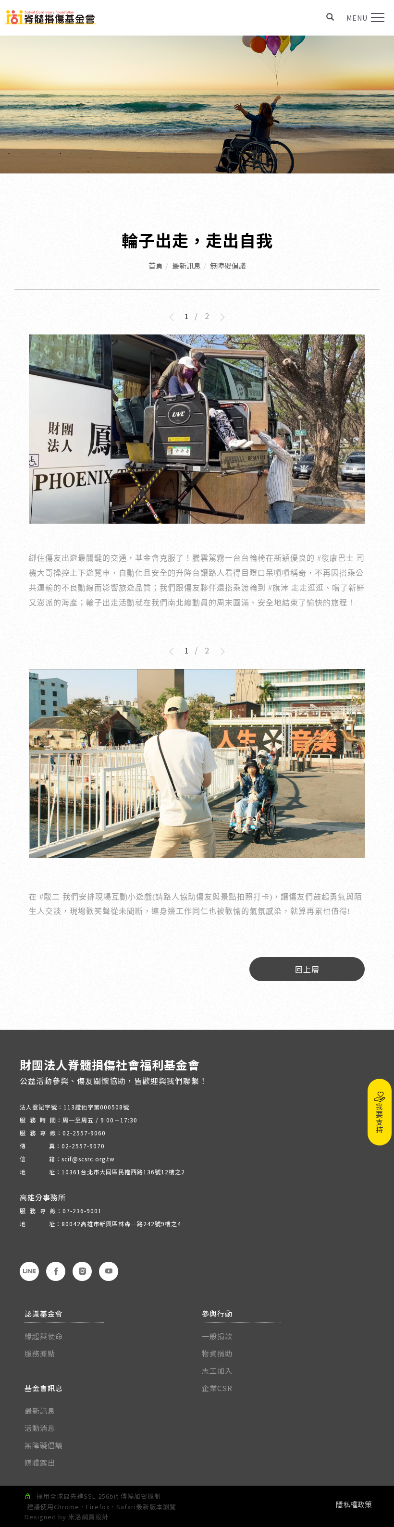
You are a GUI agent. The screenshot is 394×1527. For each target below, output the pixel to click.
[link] (335, 558)
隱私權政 (350, 1504)
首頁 (155, 265)
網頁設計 (95, 1516)
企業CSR (217, 1388)
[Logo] (50, 16)
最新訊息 (186, 265)
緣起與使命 (44, 1336)
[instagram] (82, 1271)
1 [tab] (186, 316)
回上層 (307, 969)
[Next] (219, 317)
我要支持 (380, 1118)
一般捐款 (218, 1336)
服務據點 (40, 1353)
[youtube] (108, 1271)
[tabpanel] (197, 104)
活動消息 (40, 1428)
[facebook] (55, 1271)
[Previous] (175, 317)
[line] (29, 1271)
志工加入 (217, 1371)
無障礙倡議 (228, 265)
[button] (330, 18)
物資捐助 (217, 1353)
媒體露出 (40, 1462)
